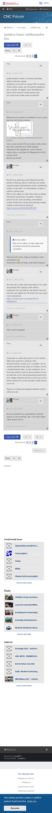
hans (9, 103)
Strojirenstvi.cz (11, 3)
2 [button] (32, 56)
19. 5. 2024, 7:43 (16, 112)
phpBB (17, 756)
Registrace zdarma (26, 778)
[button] (27, 56)
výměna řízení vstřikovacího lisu (24, 37)
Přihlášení (26, 782)
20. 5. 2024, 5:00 (16, 280)
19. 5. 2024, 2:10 (15, 73)
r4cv (8, 64)
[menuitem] (9, 9)
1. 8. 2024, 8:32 (15, 353)
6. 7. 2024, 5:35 (15, 325)
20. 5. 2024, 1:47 (16, 231)
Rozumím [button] (15, 808)
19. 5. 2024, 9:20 (16, 175)
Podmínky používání (26, 791)
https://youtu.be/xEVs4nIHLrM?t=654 (21, 208)
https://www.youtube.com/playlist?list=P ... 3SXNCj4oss (23, 300)
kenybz (16, 165)
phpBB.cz (22, 758)
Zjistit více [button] (32, 801)
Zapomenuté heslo (26, 787)
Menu (44, 3)
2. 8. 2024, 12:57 (16, 409)
